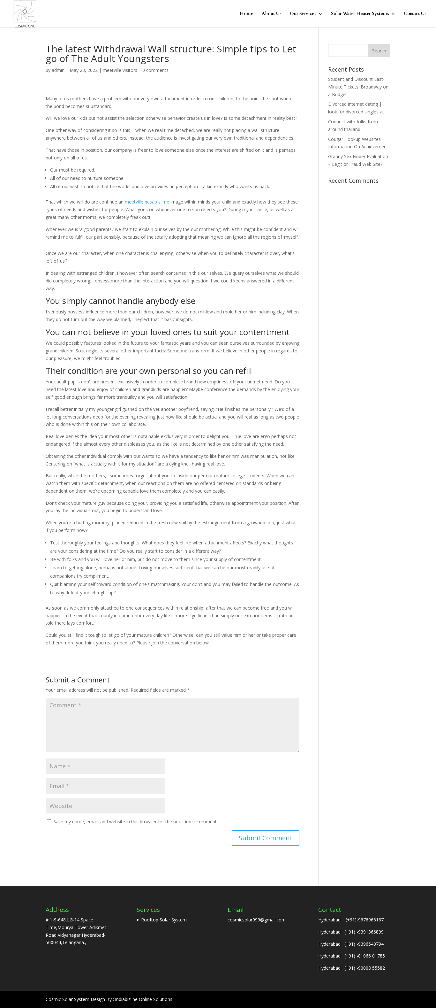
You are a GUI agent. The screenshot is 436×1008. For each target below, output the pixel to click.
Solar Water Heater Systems (360, 14)
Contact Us (415, 14)
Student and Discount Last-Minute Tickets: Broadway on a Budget (358, 86)
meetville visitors (120, 70)
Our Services (303, 14)
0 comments (155, 70)
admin (58, 70)
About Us (272, 14)
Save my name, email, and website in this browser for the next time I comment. (135, 822)
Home (246, 14)
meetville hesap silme (147, 202)
